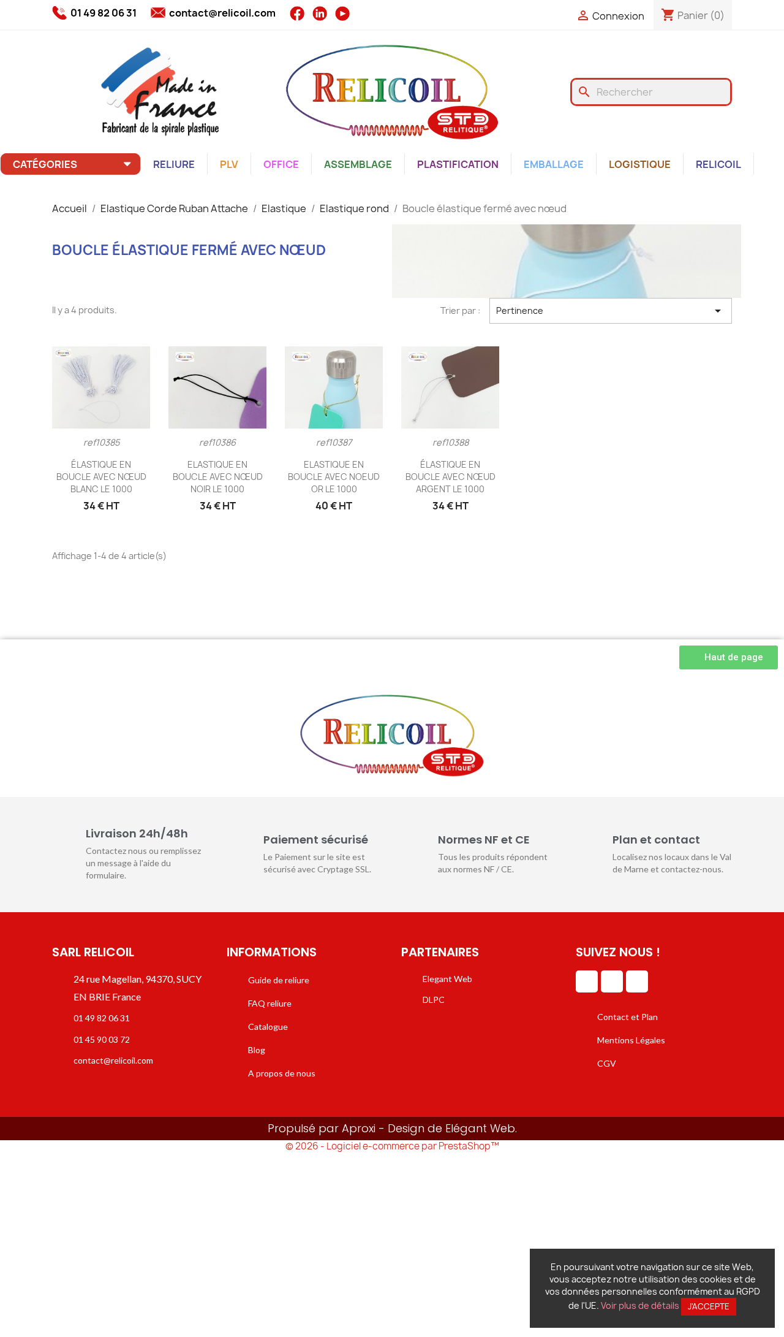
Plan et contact (656, 839)
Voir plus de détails (640, 1305)
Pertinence (610, 310)
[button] (728, 657)
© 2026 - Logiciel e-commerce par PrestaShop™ (392, 1146)
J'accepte (708, 1306)
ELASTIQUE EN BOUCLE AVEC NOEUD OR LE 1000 (334, 477)
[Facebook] (612, 981)
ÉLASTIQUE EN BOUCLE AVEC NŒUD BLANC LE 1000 (101, 477)
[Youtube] (637, 981)
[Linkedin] (587, 981)
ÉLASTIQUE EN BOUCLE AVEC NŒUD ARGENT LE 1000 (450, 477)
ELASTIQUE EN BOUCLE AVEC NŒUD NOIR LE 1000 (218, 477)
